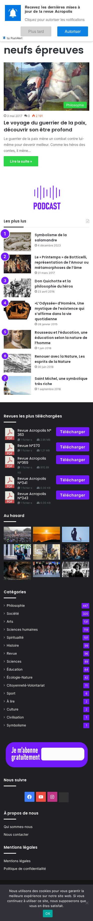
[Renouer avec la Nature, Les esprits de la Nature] (17, 363)
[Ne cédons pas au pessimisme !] (75, 552)
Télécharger (72, 431)
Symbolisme (16, 725)
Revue (12, 653)
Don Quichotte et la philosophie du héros (54, 284)
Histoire (13, 645)
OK (47, 914)
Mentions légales (17, 861)
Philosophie (16, 606)
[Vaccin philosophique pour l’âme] (75, 534)
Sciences (14, 661)
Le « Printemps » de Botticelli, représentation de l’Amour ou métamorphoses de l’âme (62, 262)
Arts (10, 621)
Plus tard (51, 29)
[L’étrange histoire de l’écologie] (17, 552)
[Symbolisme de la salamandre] (17, 241)
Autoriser (77, 29)
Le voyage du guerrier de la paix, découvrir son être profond (45, 126)
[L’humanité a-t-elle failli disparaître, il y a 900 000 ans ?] (17, 571)
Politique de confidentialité (25, 869)
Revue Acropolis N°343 (32, 496)
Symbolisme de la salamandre (51, 237)
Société (13, 613)
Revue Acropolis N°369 (32, 460)
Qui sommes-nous (18, 827)
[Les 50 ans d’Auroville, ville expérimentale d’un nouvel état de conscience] (17, 534)
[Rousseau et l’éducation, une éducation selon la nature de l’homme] (17, 339)
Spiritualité (15, 637)
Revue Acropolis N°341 (32, 480)
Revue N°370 (29, 445)
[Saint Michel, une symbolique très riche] (17, 385)
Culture (12, 709)
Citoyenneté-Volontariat (26, 685)
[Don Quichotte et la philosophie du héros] (17, 288)
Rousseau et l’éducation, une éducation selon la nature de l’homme (61, 337)
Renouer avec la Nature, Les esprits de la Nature (60, 359)
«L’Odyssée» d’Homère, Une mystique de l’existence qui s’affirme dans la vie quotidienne (59, 311)
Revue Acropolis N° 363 (34, 432)
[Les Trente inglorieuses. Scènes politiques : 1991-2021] (46, 552)
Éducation (15, 669)
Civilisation (15, 717)
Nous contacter (16, 834)
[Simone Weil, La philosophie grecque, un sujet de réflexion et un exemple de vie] (75, 569)
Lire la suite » (21, 161)
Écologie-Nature (19, 677)
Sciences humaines (22, 629)
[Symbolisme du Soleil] (46, 534)
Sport (11, 693)
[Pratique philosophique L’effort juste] (46, 569)
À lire (11, 701)
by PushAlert (14, 34)
